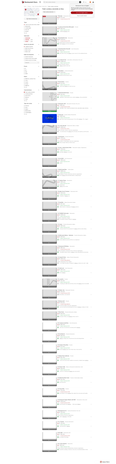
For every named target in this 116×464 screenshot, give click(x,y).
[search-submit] (44, 2)
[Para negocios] (40, 2)
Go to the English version (82, 12)
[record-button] (80, 2)
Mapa (32, 11)
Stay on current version (82, 15)
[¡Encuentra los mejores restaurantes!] (29, 2)
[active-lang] (90, 2)
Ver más (25, 87)
